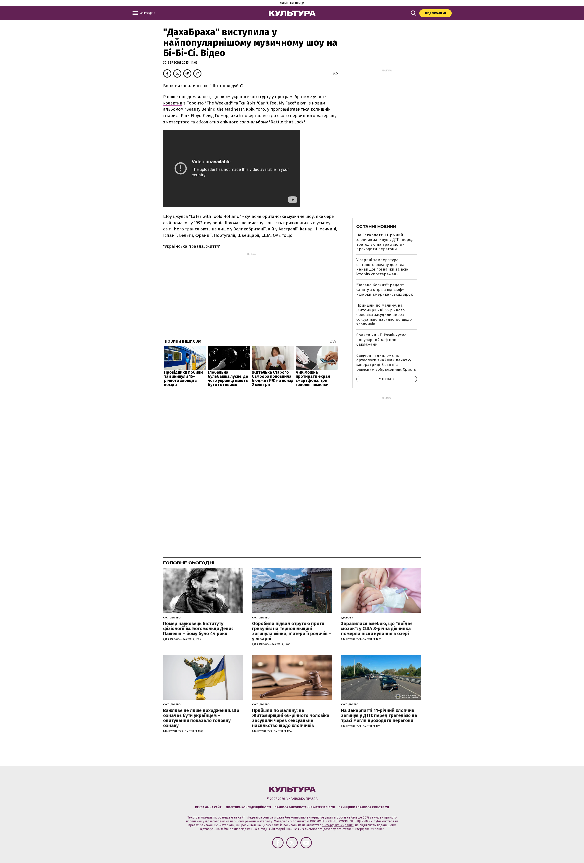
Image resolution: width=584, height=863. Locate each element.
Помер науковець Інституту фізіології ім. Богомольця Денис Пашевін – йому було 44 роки (198, 628)
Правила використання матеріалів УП (304, 807)
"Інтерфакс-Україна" (337, 825)
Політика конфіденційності (248, 807)
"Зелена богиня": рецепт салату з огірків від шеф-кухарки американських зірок (384, 290)
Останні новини (376, 226)
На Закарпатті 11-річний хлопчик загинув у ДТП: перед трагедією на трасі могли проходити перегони (385, 242)
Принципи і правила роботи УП (364, 807)
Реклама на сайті (208, 807)
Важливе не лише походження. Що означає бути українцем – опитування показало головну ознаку (201, 718)
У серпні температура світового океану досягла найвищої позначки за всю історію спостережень (382, 267)
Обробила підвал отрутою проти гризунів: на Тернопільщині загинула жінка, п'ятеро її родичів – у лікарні (291, 631)
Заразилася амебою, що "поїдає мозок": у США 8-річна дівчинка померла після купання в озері (376, 628)
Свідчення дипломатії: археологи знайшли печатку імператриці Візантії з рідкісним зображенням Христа (386, 362)
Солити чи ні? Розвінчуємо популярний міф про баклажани (381, 340)
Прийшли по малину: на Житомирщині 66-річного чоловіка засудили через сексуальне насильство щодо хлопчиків (384, 314)
